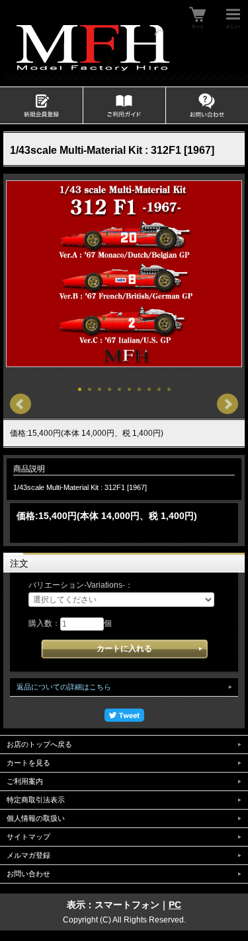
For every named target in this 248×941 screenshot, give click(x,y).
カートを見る (28, 763)
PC (175, 904)
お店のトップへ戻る (39, 744)
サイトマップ (28, 837)
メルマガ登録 (28, 855)
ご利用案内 (25, 781)
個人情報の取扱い (36, 818)
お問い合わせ (28, 874)
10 (169, 389)
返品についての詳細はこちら (64, 687)
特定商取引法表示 (36, 800)
